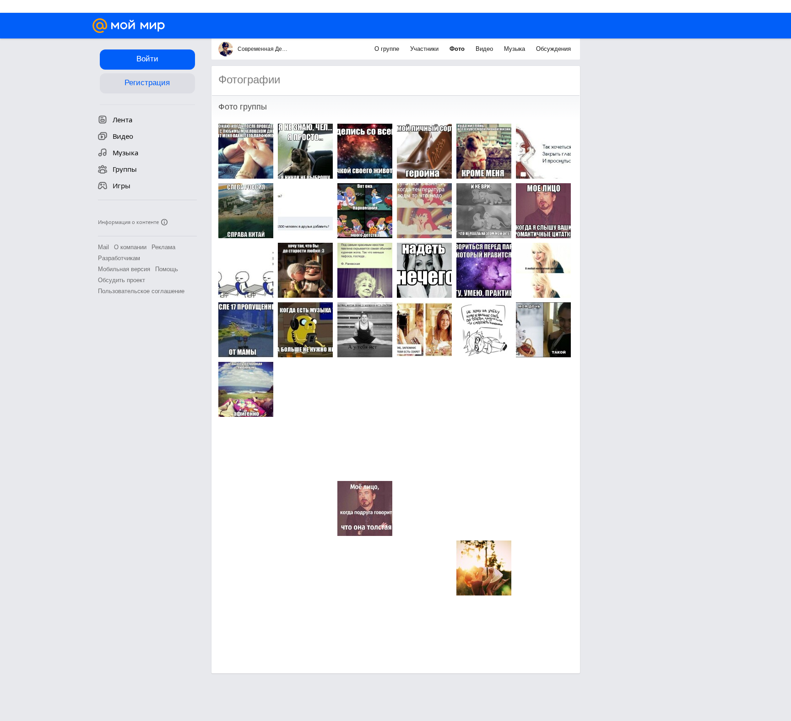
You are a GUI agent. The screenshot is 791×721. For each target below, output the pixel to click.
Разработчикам (119, 258)
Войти (147, 59)
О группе (387, 48)
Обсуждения (553, 48)
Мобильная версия (124, 269)
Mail (103, 247)
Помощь (166, 269)
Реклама (163, 247)
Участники (425, 48)
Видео (485, 48)
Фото (458, 48)
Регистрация (147, 82)
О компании (130, 247)
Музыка (515, 48)
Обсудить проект (121, 280)
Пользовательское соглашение (141, 291)
